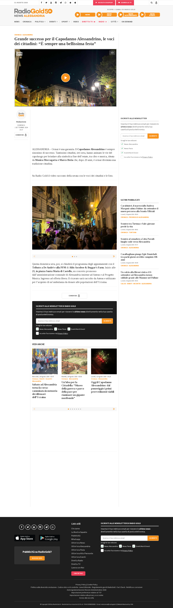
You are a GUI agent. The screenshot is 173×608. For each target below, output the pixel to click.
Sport (65, 21)
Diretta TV (87, 21)
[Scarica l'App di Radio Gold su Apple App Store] (24, 538)
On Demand (127, 21)
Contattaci (78, 573)
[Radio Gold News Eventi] (149, 14)
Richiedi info (37, 558)
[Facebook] (41, 2)
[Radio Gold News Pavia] (106, 14)
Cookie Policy (92, 584)
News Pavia (61, 329)
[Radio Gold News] (85, 14)
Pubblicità (75, 535)
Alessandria (28, 35)
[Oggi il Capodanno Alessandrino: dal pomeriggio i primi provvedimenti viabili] (104, 361)
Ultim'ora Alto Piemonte (82, 553)
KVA (132, 604)
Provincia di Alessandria (139, 217)
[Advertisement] (74, 127)
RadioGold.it (57, 604)
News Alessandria (46, 329)
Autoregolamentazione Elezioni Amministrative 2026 (86, 590)
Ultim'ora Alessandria (80, 546)
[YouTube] (51, 2)
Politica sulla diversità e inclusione (44, 587)
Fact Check (121, 587)
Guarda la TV (126, 3)
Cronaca (27, 21)
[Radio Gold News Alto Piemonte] (128, 14)
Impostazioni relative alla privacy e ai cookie (86, 595)
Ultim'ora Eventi (78, 557)
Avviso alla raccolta (86, 598)
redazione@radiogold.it (109, 604)
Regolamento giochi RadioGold (104, 587)
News (17, 21)
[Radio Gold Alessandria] (33, 12)
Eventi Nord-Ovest (78, 329)
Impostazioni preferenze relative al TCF (86, 592)
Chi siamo (75, 528)
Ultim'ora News (78, 542)
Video (76, 21)
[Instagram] (56, 2)
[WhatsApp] (65, 2)
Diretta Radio (77, 560)
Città (114, 21)
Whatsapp (75, 539)
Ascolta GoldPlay (105, 3)
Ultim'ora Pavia (78, 550)
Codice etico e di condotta (68, 587)
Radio (102, 21)
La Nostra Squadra (79, 532)
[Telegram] (60, 2)
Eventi (52, 21)
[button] (21, 135)
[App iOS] (75, 2)
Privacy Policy (62, 333)
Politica (39, 21)
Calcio (123, 284)
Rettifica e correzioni (134, 587)
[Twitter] (46, 2)
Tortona (132, 232)
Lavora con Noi (77, 567)
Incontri (49, 379)
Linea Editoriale (85, 587)
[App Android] (70, 2)
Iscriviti (107, 321)
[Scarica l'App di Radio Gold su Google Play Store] (49, 538)
